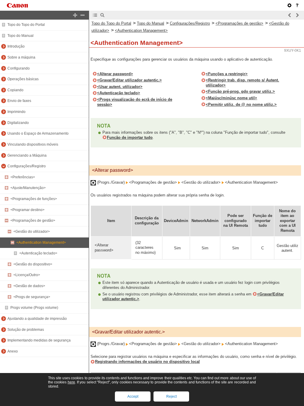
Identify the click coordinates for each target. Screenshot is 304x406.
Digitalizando (18, 123)
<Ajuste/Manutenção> (28, 188)
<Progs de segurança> (31, 297)
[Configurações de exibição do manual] (289, 5)
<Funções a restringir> (227, 74)
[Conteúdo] (95, 15)
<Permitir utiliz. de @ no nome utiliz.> (241, 104)
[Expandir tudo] (75, 15)
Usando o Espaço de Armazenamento (38, 133)
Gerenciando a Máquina (27, 155)
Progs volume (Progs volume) (34, 308)
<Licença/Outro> (26, 275)
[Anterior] (289, 15)
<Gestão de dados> (29, 286)
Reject (171, 396)
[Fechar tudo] (82, 15)
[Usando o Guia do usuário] (297, 5)
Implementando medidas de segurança (39, 340)
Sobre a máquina (21, 57)
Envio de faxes (19, 101)
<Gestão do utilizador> (31, 231)
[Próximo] (297, 15)
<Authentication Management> (41, 242)
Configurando (18, 68)
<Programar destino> (27, 210)
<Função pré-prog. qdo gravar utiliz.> (240, 91)
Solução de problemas (25, 330)
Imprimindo (16, 112)
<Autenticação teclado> (38, 253)
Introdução (16, 46)
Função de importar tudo (130, 137)
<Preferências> (22, 177)
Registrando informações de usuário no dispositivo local (147, 361)
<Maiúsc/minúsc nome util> (231, 98)
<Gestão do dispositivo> (32, 264)
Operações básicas (23, 79)
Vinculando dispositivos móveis (32, 144)
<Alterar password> (115, 74)
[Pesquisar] (102, 15)
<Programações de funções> (33, 199)
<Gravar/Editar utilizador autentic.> (129, 80)
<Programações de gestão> (32, 220)
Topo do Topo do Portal (26, 25)
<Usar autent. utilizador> (119, 86)
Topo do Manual (20, 36)
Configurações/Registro (26, 166)
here (71, 382)
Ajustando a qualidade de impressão (37, 319)
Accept (132, 396)
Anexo (12, 351)
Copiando (15, 90)
